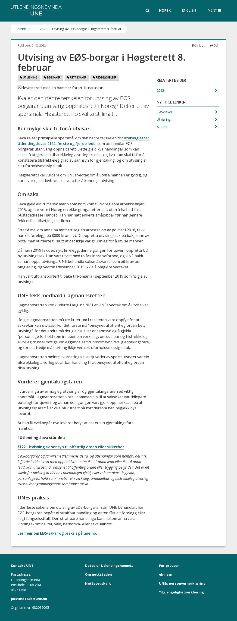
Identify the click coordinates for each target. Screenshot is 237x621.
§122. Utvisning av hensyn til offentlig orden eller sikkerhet (71, 446)
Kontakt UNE (22, 565)
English (189, 10)
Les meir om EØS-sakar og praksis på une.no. (57, 533)
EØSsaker (53, 77)
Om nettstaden (98, 574)
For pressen (169, 565)
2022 (43, 29)
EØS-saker (165, 112)
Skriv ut (199, 45)
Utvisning (29, 77)
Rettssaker (77, 77)
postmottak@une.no (29, 598)
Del (215, 45)
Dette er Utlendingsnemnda (109, 565)
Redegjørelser (105, 77)
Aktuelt (162, 127)
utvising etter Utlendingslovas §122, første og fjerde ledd (83, 140)
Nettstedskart (98, 583)
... (33, 29)
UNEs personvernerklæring (182, 583)
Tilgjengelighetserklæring (181, 592)
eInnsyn (165, 574)
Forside (21, 29)
